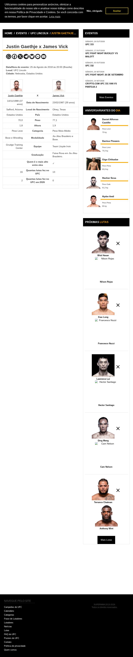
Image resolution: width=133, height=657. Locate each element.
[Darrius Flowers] (93, 145)
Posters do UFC (11, 638)
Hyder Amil (108, 196)
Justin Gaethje (15, 95)
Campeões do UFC (13, 607)
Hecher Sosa (109, 178)
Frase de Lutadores (13, 618)
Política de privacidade (14, 646)
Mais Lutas (106, 539)
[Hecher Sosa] (93, 182)
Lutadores (8, 622)
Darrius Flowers (111, 141)
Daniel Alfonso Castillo (110, 121)
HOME (8, 33)
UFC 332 (89, 66)
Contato (7, 642)
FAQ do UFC (10, 634)
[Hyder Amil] (93, 201)
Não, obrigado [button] (94, 11)
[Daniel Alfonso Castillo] (93, 124)
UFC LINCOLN (39, 33)
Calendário (9, 611)
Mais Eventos (106, 97)
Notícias (8, 626)
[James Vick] (58, 85)
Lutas (6, 630)
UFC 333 (89, 44)
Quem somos (10, 650)
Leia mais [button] (54, 16)
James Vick (58, 95)
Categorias (9, 615)
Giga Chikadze (110, 159)
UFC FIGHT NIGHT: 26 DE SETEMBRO (104, 75)
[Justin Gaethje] (16, 85)
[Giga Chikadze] (93, 164)
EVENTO (21, 33)
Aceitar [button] (117, 11)
